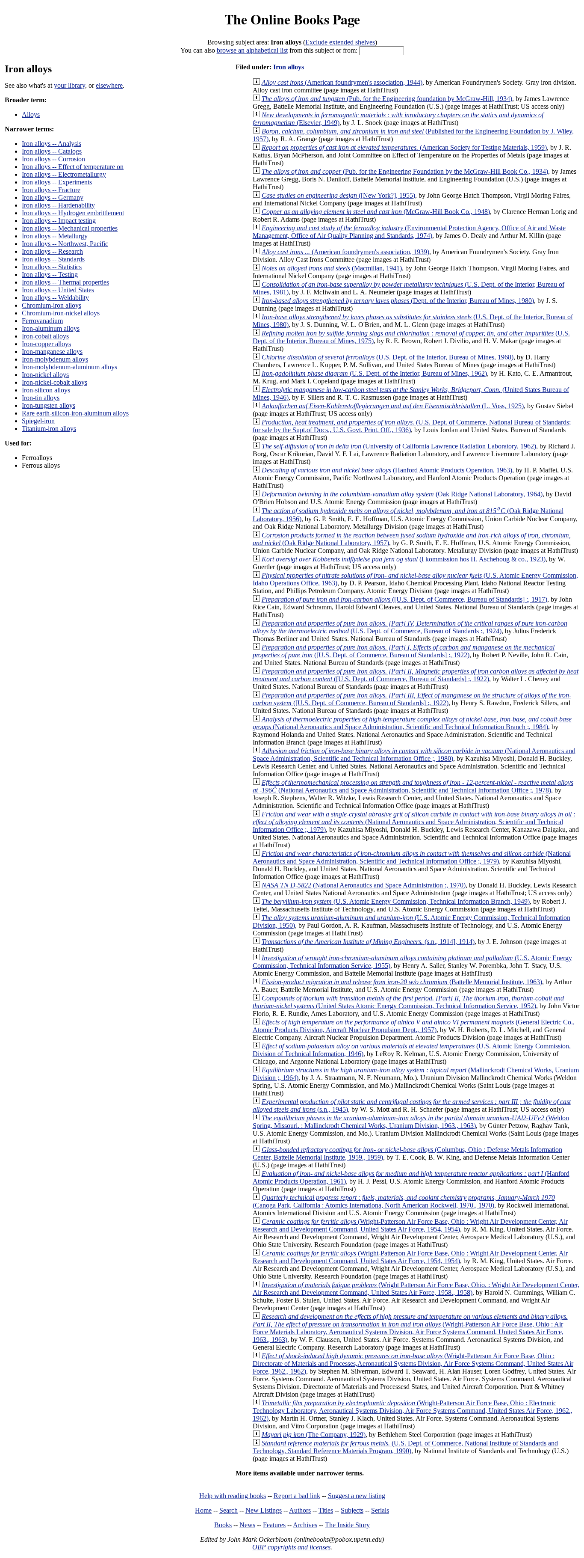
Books (223, 1524)
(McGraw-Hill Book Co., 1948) (376, 211)
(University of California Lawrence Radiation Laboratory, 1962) (399, 446)
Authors (300, 1510)
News (247, 1524)
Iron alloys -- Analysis (51, 143)
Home (203, 1510)
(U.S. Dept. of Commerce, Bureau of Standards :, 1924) (410, 627)
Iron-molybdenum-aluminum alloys (69, 367)
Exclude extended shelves (340, 42)
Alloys (31, 114)
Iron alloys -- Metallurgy (55, 236)
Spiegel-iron (38, 420)
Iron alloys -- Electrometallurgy (64, 174)
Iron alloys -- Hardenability (58, 205)
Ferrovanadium (42, 320)
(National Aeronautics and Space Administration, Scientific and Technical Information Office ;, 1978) (413, 786)
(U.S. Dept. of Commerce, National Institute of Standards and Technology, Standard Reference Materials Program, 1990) (405, 1446)
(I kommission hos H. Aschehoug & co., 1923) (404, 559)
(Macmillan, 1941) (332, 268)
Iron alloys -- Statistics (52, 266)
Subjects (352, 1510)
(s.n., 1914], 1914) (368, 941)
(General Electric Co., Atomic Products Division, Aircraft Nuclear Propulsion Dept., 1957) (414, 1025)
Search (228, 1510)
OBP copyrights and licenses (291, 1547)
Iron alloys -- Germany (52, 197)
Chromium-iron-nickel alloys (61, 313)
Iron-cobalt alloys (45, 336)
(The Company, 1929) (314, 1434)
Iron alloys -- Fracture (51, 189)
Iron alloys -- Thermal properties (65, 282)
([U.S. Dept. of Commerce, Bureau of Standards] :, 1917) (404, 599)
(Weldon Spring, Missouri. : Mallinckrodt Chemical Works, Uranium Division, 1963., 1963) (411, 1121)
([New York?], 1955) (338, 195)
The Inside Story (347, 1524)
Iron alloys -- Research (52, 251)
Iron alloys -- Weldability (55, 297)
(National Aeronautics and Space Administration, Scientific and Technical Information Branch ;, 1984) (412, 722)
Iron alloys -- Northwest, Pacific (65, 243)
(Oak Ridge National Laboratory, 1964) (402, 494)
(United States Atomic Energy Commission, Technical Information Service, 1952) (408, 1001)
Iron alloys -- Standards (53, 259)
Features (274, 1524)
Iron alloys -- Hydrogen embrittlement (73, 213)
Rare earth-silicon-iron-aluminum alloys (75, 413)
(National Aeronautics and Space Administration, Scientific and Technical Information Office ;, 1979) (414, 821)
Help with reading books (232, 1495)
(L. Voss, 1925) (393, 406)
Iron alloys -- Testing (50, 274)
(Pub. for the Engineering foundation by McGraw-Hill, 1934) (387, 98)
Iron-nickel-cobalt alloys (54, 382)
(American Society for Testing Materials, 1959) (404, 147)
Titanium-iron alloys (49, 428)
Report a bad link (297, 1495)
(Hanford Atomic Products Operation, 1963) (387, 470)
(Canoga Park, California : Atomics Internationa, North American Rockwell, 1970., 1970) (404, 1201)
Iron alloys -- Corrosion (53, 159)
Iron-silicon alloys (46, 390)
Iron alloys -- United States (58, 290)
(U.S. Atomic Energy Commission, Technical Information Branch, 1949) (396, 901)
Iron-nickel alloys (45, 374)
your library (69, 85)
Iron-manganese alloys (52, 351)
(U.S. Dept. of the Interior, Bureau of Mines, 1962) (374, 373)
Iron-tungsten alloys (48, 405)
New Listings (263, 1510)
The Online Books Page (292, 19)
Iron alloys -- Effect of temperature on (73, 166)
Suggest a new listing (356, 1495)
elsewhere (109, 85)
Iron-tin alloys (40, 397)
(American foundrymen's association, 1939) (345, 251)
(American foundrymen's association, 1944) (342, 82)
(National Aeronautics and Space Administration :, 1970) (364, 885)
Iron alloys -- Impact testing (59, 220)
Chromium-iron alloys (51, 305)
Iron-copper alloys (46, 343)
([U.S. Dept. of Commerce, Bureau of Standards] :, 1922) (404, 651)
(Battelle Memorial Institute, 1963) (402, 981)
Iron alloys (288, 67)
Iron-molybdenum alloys (55, 359)
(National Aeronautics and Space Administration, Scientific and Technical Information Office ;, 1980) (414, 754)
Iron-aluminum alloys (51, 328)
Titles (326, 1510)
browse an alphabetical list (252, 50)
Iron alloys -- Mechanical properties (70, 228)
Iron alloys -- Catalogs (52, 151)
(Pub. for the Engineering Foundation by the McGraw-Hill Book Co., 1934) (405, 171)
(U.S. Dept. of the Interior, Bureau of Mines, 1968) (387, 357)
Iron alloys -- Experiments (57, 182)
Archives (305, 1524)
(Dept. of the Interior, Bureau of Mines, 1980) (398, 300)
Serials (380, 1510)
